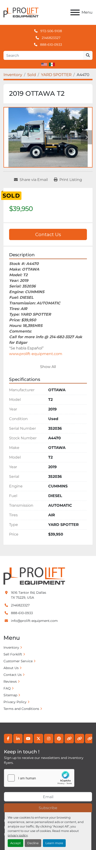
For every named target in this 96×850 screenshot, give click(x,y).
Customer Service (18, 661)
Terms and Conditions (21, 709)
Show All (48, 366)
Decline (33, 843)
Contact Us (48, 234)
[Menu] (75, 12)
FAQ (7, 688)
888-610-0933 (50, 44)
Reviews (10, 681)
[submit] (88, 55)
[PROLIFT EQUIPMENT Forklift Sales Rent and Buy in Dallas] (34, 576)
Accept (15, 843)
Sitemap (10, 695)
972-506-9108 (50, 31)
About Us (11, 668)
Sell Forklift (12, 654)
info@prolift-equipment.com (34, 621)
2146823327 (50, 38)
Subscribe (48, 808)
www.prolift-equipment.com (35, 354)
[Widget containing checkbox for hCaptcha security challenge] (39, 778)
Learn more (54, 843)
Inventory (11, 647)
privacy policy (18, 835)
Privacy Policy (15, 702)
